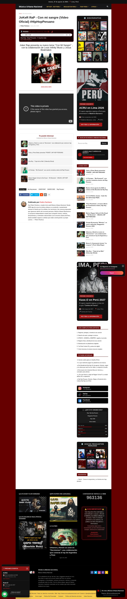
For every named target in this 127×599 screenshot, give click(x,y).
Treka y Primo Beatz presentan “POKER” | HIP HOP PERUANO (95, 171)
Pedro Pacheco (46, 202)
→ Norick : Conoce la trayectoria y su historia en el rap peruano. (91, 480)
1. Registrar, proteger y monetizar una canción (89, 332)
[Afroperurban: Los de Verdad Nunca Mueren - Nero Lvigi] (97, 36)
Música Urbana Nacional (30, 6)
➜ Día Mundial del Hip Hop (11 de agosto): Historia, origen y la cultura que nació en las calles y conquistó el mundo (92, 366)
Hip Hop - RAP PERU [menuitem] (53, 6)
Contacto (60, 596)
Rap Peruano (60, 189)
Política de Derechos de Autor (73, 596)
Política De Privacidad (50, 596)
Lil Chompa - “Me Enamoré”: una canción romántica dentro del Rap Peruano (96, 180)
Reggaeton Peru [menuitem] (70, 6)
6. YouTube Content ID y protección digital (88, 346)
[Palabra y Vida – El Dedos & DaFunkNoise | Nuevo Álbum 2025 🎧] (95, 46)
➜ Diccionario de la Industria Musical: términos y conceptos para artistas (90, 371)
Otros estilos (92, 421)
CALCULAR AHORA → (88, 157)
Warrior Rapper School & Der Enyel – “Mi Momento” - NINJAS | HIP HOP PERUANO (97, 214)
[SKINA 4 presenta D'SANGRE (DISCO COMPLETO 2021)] (98, 464)
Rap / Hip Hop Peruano (92, 413)
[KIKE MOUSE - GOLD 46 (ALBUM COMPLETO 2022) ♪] (93, 453)
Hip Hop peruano (27, 13)
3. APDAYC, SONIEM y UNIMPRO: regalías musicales (92, 338)
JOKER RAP (42, 189)
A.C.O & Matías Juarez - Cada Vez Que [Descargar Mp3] (96, 196)
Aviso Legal (38, 596)
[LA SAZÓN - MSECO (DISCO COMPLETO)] (79, 25)
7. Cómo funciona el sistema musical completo (89, 349)
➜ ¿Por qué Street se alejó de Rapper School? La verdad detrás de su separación (92, 375)
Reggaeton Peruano (92, 415)
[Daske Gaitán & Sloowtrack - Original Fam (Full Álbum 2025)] (91, 56)
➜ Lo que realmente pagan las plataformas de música (91, 362)
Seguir (112, 273)
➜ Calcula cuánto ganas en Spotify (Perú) (88, 360)
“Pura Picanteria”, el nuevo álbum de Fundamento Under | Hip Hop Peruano (96, 205)
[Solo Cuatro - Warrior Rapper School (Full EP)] (85, 46)
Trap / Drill (92, 418)
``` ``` (91, 99)
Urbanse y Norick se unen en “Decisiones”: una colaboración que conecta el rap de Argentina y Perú (96, 234)
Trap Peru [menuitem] (83, 6)
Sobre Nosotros (88, 596)
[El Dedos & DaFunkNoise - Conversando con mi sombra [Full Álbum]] (89, 25)
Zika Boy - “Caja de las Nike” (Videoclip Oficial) (95, 252)
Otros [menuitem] (93, 6)
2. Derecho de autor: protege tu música (87, 335)
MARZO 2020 (51, 189)
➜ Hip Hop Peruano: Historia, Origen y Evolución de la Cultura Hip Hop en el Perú (91, 380)
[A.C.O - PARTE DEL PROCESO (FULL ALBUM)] (87, 36)
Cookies (31, 596)
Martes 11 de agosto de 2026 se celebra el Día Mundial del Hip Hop (97, 188)
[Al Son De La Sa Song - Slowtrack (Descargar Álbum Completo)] (103, 453)
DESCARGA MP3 (46, 87)
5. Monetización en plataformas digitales (88, 343)
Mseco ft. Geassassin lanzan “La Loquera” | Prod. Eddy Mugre (96, 244)
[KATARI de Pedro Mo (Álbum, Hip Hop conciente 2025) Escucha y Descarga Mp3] (81, 56)
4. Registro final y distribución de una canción (89, 341)
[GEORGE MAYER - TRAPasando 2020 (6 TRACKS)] (88, 464)
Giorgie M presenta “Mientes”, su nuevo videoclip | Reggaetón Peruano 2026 (96, 224)
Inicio (20, 13)
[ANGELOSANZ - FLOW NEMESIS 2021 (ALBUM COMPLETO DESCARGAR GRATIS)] (82, 453)
